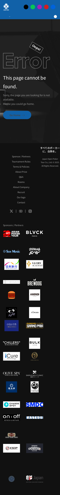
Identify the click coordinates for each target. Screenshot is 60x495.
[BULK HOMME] (34, 343)
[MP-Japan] (34, 479)
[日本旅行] (11, 264)
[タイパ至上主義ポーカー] (34, 251)
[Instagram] (39, 7)
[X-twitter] (26, 7)
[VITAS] (34, 295)
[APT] (11, 234)
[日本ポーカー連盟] (11, 435)
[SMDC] (34, 404)
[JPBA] (11, 479)
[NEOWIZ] (11, 466)
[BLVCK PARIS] (34, 234)
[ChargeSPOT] (11, 404)
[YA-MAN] (34, 313)
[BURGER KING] (11, 295)
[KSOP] (11, 448)
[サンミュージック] (11, 251)
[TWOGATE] (11, 282)
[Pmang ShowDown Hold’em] (34, 448)
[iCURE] (11, 356)
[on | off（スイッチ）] (11, 417)
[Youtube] (46, 7)
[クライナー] (11, 313)
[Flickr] (53, 7)
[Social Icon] (11, 211)
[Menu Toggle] (6, 16)
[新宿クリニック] (34, 374)
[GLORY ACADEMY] (34, 264)
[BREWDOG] (34, 282)
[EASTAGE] (34, 417)
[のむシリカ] (11, 326)
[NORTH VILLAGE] (34, 387)
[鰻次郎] (11, 387)
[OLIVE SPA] (11, 374)
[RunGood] (34, 326)
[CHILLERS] (11, 343)
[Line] (32, 7)
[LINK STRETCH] (34, 356)
